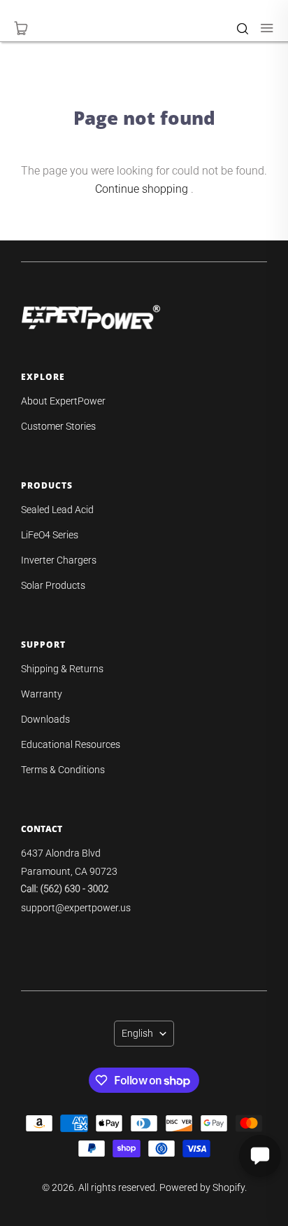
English (137, 1033)
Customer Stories (58, 426)
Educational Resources (70, 744)
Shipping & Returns (62, 668)
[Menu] (260, 28)
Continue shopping (141, 189)
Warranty (41, 694)
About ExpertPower (63, 401)
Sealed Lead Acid (57, 509)
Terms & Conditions (63, 769)
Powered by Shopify (202, 1187)
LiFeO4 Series (49, 534)
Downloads (45, 719)
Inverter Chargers (58, 560)
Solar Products (53, 585)
